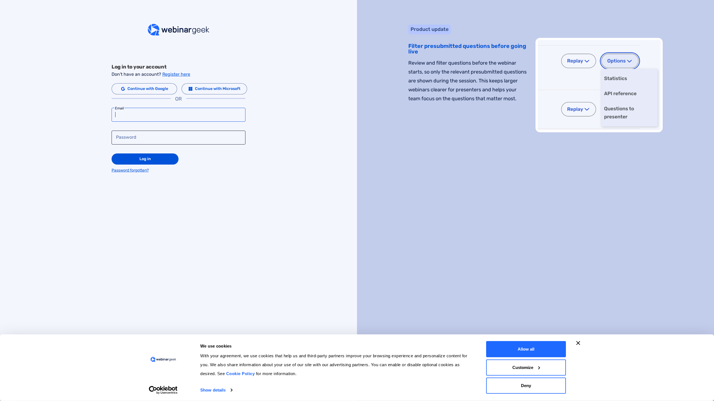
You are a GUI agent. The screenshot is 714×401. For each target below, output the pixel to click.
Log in (145, 159)
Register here (176, 74)
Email (119, 108)
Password (126, 137)
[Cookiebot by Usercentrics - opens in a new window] (163, 390)
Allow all (526, 349)
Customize (522, 367)
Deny (526, 385)
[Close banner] (578, 343)
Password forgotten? (130, 170)
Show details (213, 390)
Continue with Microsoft (217, 88)
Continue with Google (147, 88)
